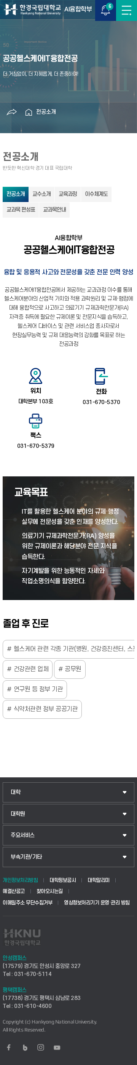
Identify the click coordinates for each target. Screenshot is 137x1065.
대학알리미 (99, 880)
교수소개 (41, 194)
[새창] (9, 1047)
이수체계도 (96, 194)
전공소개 (46, 112)
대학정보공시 (62, 880)
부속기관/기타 (26, 857)
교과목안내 (54, 210)
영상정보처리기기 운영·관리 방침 (97, 903)
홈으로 (28, 112)
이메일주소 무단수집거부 (27, 903)
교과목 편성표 (20, 210)
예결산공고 (14, 891)
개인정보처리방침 (20, 880)
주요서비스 (23, 835)
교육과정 (68, 194)
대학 (15, 792)
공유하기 (11, 112)
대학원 (18, 814)
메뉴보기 (126, 10)
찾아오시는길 (50, 891)
